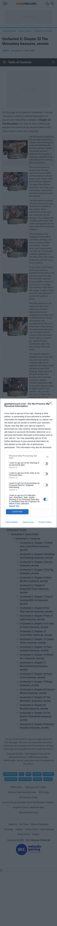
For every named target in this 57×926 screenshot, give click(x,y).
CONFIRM (17, 512)
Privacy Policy (45, 522)
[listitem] (28, 457)
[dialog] (28, 463)
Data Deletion (12, 522)
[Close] (51, 404)
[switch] (45, 463)
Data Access (28, 522)
